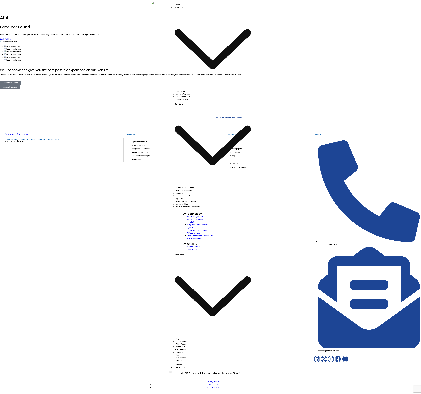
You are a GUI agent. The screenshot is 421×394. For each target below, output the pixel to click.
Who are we (180, 91)
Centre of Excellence (184, 94)
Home (177, 5)
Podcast (179, 360)
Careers (178, 365)
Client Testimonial (183, 97)
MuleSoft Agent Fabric (185, 187)
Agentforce (180, 198)
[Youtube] (345, 359)
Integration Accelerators (186, 196)
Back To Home (6, 39)
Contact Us (180, 367)
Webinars (179, 352)
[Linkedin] (317, 359)
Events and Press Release (180, 348)
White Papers (181, 344)
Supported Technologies (186, 201)
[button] (10, 83)
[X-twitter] (324, 359)
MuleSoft (179, 193)
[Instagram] (331, 359)
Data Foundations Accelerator (188, 207)
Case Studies (181, 341)
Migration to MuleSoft (184, 190)
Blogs (178, 338)
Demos (178, 355)
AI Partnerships (182, 204)
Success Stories (182, 99)
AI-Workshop (181, 357)
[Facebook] (338, 359)
